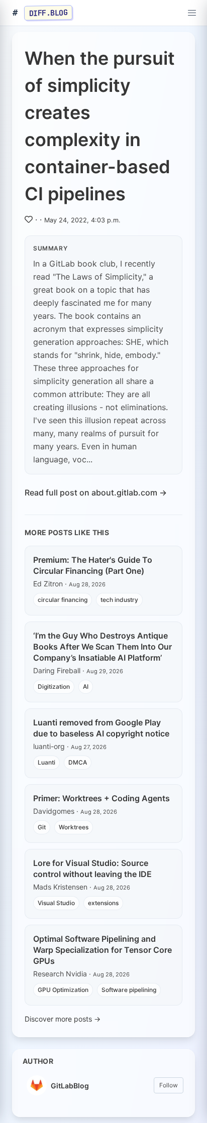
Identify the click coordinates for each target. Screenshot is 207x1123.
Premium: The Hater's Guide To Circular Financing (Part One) (92, 565)
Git (42, 827)
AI (85, 686)
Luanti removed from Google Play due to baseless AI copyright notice (101, 727)
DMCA (77, 762)
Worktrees (73, 827)
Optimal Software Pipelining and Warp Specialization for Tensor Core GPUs (102, 950)
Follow (168, 1085)
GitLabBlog (70, 1085)
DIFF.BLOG (48, 12)
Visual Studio (56, 903)
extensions (103, 903)
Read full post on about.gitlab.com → (96, 492)
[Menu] (192, 13)
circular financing (62, 599)
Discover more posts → (62, 1019)
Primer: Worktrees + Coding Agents (101, 798)
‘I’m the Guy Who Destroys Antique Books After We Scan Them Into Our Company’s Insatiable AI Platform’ (102, 647)
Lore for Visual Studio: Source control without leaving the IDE (92, 868)
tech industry (119, 599)
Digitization (54, 686)
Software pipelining (128, 989)
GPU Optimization (63, 989)
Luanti (46, 762)
